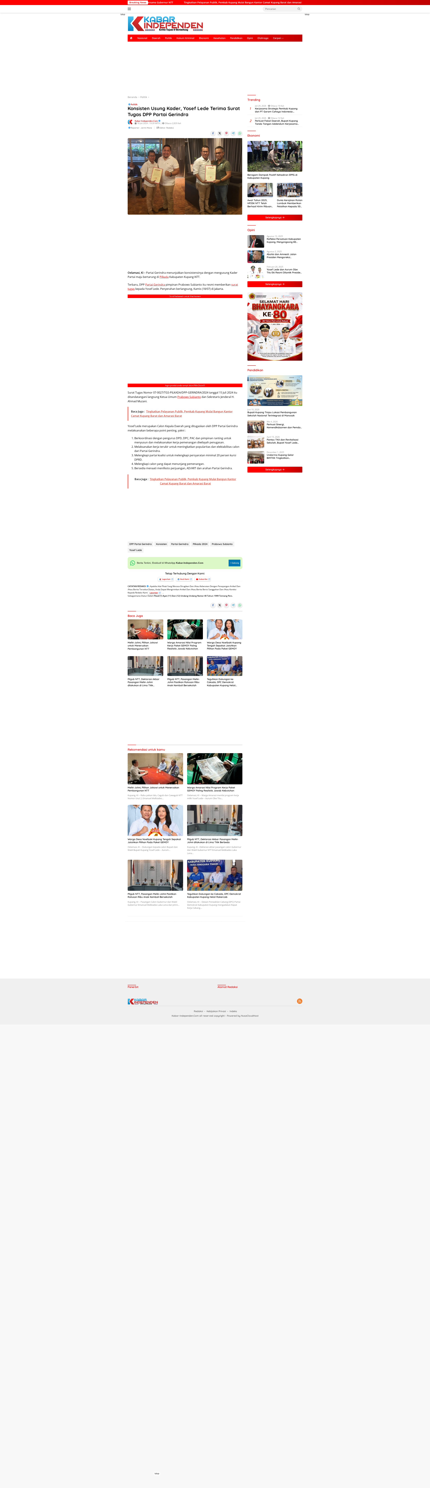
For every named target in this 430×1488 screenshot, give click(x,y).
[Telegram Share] (233, 133)
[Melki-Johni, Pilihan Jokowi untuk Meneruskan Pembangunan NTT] (145, 629)
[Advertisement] (112, 63)
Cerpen (277, 38)
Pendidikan (236, 38)
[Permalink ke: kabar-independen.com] (130, 121)
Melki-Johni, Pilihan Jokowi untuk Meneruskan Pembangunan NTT (143, 645)
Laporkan (166, 579)
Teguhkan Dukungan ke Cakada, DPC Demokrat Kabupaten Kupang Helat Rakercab (221, 682)
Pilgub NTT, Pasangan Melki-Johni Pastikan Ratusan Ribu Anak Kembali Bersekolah (183, 682)
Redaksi (198, 1011)
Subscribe (203, 579)
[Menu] (130, 9)
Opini (250, 38)
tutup (123, 14)
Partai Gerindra (155, 284)
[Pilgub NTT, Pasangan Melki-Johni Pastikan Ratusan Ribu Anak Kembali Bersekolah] (185, 666)
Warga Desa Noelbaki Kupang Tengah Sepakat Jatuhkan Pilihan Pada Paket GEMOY (224, 645)
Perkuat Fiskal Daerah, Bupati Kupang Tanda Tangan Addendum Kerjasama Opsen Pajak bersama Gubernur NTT (276, 122)
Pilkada (164, 277)
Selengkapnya (273, 217)
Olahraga (262, 38)
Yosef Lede (135, 550)
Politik (168, 38)
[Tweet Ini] (219, 133)
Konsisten (161, 544)
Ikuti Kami (184, 579)
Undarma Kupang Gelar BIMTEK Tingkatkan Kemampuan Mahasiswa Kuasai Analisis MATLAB (280, 456)
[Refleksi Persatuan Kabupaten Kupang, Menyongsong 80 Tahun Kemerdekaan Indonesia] (255, 241)
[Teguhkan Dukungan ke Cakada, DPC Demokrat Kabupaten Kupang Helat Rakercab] (225, 666)
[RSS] (299, 1001)
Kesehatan (219, 38)
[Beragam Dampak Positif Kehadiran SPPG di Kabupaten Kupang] (274, 156)
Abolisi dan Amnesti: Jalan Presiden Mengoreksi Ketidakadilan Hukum (281, 256)
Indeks (233, 1011)
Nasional (142, 38)
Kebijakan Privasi (216, 1011)
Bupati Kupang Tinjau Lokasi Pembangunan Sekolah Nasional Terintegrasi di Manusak (272, 414)
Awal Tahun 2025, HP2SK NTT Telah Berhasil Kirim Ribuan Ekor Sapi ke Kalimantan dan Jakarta (259, 203)
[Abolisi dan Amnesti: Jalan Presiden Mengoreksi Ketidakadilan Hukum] (255, 256)
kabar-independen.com (146, 120)
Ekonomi (204, 38)
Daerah (156, 38)
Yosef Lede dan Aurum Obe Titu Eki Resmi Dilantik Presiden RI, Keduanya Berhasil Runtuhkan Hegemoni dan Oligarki (284, 271)
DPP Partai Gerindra (140, 544)
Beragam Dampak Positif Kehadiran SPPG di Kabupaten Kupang (272, 176)
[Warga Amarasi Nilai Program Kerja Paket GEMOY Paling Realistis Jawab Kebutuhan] (185, 629)
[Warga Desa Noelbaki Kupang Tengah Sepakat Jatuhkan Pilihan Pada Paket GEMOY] (225, 629)
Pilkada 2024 (200, 544)
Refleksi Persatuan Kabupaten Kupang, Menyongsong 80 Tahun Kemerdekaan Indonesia (284, 240)
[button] (299, 8)
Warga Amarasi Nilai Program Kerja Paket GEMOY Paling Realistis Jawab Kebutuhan (184, 645)
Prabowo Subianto (189, 397)
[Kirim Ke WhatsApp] (239, 133)
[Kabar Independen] (165, 23)
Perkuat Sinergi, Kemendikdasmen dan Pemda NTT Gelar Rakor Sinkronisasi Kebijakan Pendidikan (283, 426)
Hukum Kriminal (185, 38)
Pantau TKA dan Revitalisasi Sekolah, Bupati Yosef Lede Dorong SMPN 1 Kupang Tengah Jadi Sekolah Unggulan (284, 441)
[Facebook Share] (213, 133)
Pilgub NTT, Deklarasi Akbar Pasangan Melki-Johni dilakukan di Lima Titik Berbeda (143, 682)
